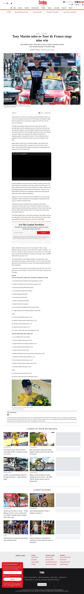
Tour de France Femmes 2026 (69, 12)
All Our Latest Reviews (65, 557)
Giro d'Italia (34, 559)
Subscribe (77, 4)
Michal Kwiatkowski (31, 206)
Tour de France (44, 33)
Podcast (64, 8)
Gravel (50, 8)
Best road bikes (49, 557)
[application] (31, 166)
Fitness (43, 8)
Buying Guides (35, 8)
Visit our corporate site (59, 589)
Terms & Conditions (11, 585)
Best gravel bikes (50, 559)
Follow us (42, 112)
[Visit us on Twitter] (77, 2)
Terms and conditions (43, 577)
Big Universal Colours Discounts (21, 12)
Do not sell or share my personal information (47, 579)
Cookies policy (63, 577)
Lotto (26, 215)
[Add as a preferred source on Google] (42, 584)
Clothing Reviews (64, 564)
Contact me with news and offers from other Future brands (13, 576)
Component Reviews (65, 561)
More (70, 8)
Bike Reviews (63, 559)
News (14, 8)
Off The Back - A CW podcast (53, 12)
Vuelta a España (35, 561)
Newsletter (49, 112)
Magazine (56, 8)
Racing (20, 8)
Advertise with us (29, 579)
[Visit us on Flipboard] (83, 2)
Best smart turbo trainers (51, 561)
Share (15, 112)
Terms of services (28, 236)
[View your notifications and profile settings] (11, 3)
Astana (39, 145)
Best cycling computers (51, 564)
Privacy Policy (17, 584)
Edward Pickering (35, 49)
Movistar (25, 297)
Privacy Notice (16, 237)
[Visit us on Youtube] (81, 2)
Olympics (33, 564)
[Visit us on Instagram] (75, 2)
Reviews (27, 8)
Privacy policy (54, 577)
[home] (11, 8)
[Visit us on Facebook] (79, 2)
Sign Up (12, 579)
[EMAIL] (8, 414)
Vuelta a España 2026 (37, 12)
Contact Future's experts (30, 577)
